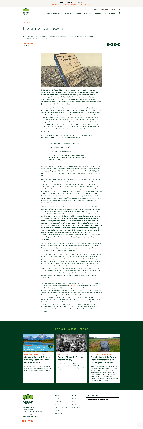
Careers (57, 404)
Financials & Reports (61, 407)
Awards (57, 410)
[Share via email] (118, 44)
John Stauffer (73, 286)
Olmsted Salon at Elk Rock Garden (73, 4)
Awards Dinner (88, 4)
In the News (75, 401)
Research (98, 13)
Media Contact (76, 407)
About (57, 398)
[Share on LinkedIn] (115, 44)
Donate (94, 9)
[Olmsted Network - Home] (26, 11)
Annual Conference (56, 4)
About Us (68, 13)
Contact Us (58, 413)
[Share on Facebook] (108, 44)
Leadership (58, 401)
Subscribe (104, 9)
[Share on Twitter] (111, 44)
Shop (113, 9)
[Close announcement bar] (140, 3)
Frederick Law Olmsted (53, 13)
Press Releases (76, 398)
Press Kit (74, 404)
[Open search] (119, 13)
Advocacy (87, 13)
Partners (78, 13)
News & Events (109, 13)
